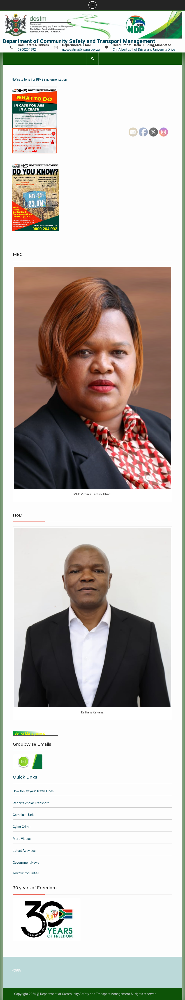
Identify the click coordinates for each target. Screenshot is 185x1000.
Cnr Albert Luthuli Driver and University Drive (144, 49)
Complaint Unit (23, 815)
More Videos (22, 839)
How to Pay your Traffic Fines (33, 791)
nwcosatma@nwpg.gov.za (81, 49)
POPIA (16, 970)
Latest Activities (24, 850)
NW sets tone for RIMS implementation (39, 79)
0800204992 (27, 49)
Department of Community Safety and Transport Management (79, 41)
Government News (26, 862)
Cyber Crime (21, 827)
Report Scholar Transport (31, 803)
